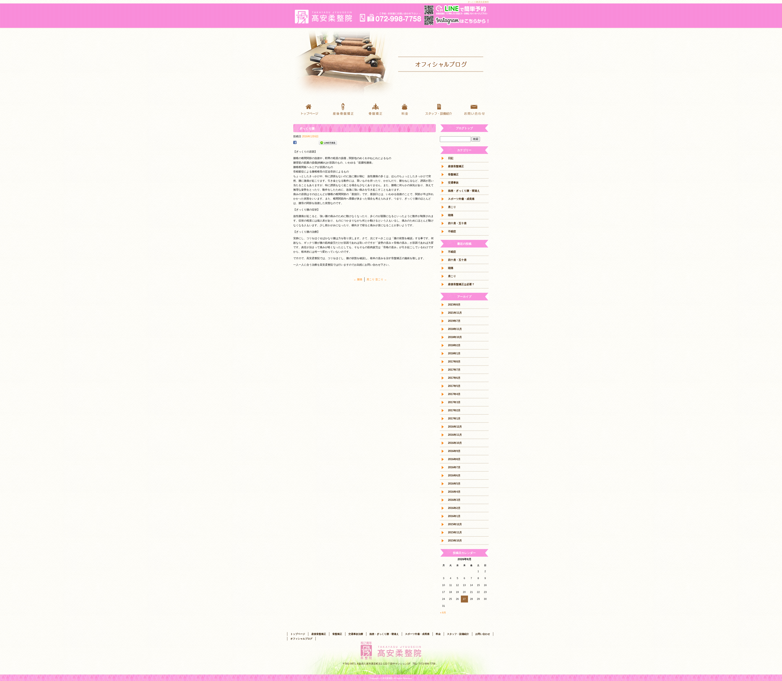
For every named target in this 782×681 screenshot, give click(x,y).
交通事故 (453, 182)
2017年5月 (454, 385)
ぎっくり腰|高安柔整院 (478, 2)
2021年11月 (455, 312)
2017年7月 (454, 369)
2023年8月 (454, 304)
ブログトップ (464, 128)
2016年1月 (454, 516)
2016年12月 (455, 426)
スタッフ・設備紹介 (440, 109)
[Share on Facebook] (295, 142)
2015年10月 (455, 540)
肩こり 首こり (377, 279)
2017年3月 (454, 402)
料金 (407, 109)
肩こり (452, 206)
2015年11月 (455, 532)
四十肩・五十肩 (457, 223)
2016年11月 (455, 434)
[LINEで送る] (328, 142)
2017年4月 (454, 394)
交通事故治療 (355, 634)
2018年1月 (454, 353)
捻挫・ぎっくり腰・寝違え (464, 190)
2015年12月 (455, 524)
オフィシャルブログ (301, 638)
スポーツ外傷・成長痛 (461, 198)
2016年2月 (454, 508)
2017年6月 (454, 377)
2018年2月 (454, 345)
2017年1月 (454, 418)
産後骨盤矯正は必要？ (461, 284)
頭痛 (450, 215)
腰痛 (358, 279)
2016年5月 (454, 483)
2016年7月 (454, 467)
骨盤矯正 (374, 109)
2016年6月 (454, 475)
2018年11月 (455, 329)
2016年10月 (455, 442)
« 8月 (443, 612)
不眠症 (452, 231)
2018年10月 (455, 337)
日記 (450, 158)
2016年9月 (454, 451)
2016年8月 (454, 459)
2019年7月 (454, 320)
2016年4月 (454, 491)
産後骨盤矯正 (342, 109)
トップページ (309, 109)
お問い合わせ (472, 109)
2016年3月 (454, 499)
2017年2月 (454, 410)
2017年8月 (454, 361)
